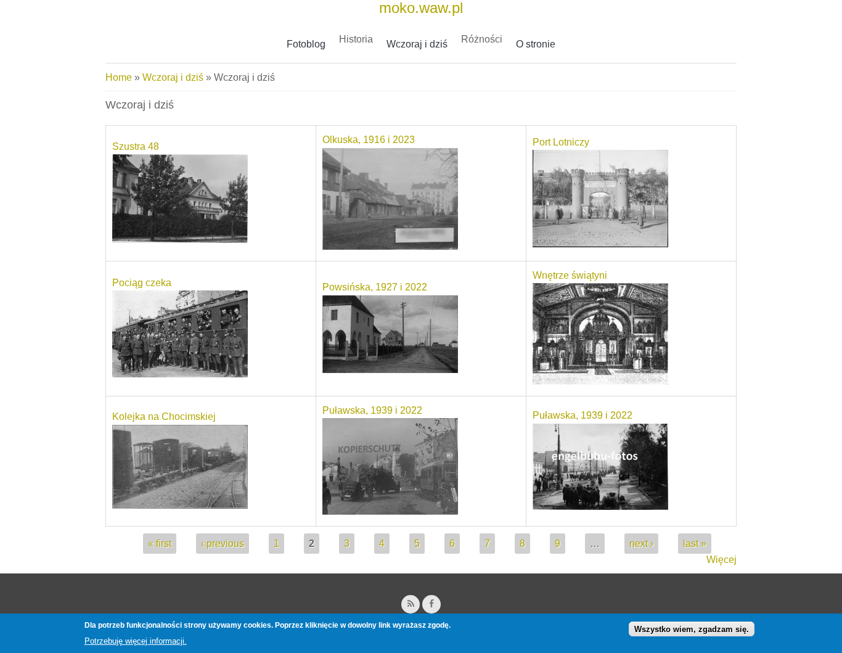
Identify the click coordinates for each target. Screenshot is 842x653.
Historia (356, 39)
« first (159, 543)
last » (694, 543)
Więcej (721, 559)
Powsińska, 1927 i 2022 (374, 287)
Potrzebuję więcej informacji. (135, 641)
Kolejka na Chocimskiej (164, 416)
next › (641, 543)
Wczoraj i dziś (417, 44)
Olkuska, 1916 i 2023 (368, 139)
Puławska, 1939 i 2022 (372, 410)
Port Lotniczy (561, 142)
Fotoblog (306, 44)
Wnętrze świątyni (570, 275)
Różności (481, 39)
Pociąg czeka (141, 282)
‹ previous (222, 543)
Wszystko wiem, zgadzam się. (691, 629)
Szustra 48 (135, 146)
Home (118, 77)
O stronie (535, 44)
